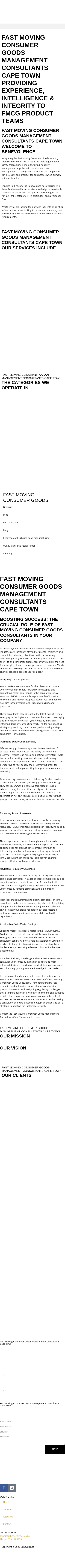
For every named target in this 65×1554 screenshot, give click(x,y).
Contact (7, 1523)
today (37, 1017)
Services (7, 1509)
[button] (32, 26)
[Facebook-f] (4, 1488)
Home (6, 1502)
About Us (8, 1516)
